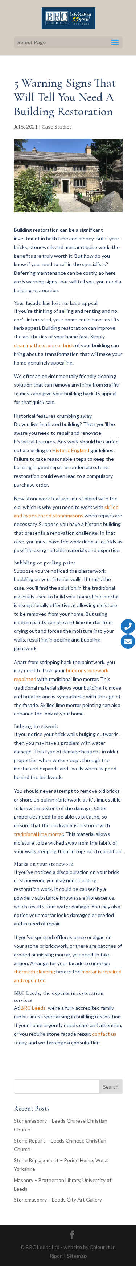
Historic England (70, 450)
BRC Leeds (33, 1008)
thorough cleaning (34, 971)
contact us (104, 1034)
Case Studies (57, 126)
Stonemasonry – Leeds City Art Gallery (58, 1199)
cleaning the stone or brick (44, 345)
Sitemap (77, 1256)
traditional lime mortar (38, 834)
